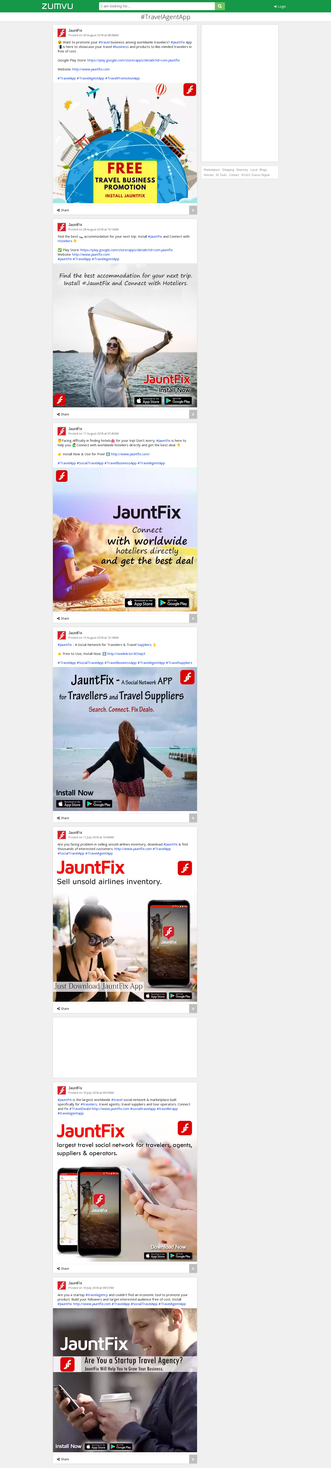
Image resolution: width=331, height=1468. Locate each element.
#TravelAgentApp (90, 78)
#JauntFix (178, 42)
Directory (242, 169)
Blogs (263, 169)
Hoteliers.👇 (67, 241)
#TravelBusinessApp (120, 463)
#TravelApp (67, 78)
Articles (209, 175)
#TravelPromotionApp (122, 78)
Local (253, 169)
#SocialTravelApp (90, 463)
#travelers (89, 1104)
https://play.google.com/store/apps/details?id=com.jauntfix (133, 60)
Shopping (228, 169)
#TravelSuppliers (179, 662)
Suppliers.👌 (146, 644)
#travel (104, 42)
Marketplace (212, 169)
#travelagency (97, 1294)
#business (121, 46)
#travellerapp (167, 1108)
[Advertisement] (90, 1047)
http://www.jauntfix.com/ (130, 454)
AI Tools (221, 175)
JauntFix (75, 30)
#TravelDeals (79, 1108)
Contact (234, 175)
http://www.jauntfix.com (91, 69)
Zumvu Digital (261, 175)
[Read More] (193, 210)
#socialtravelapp (143, 1108)
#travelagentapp (71, 1113)
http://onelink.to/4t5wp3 (126, 653)
